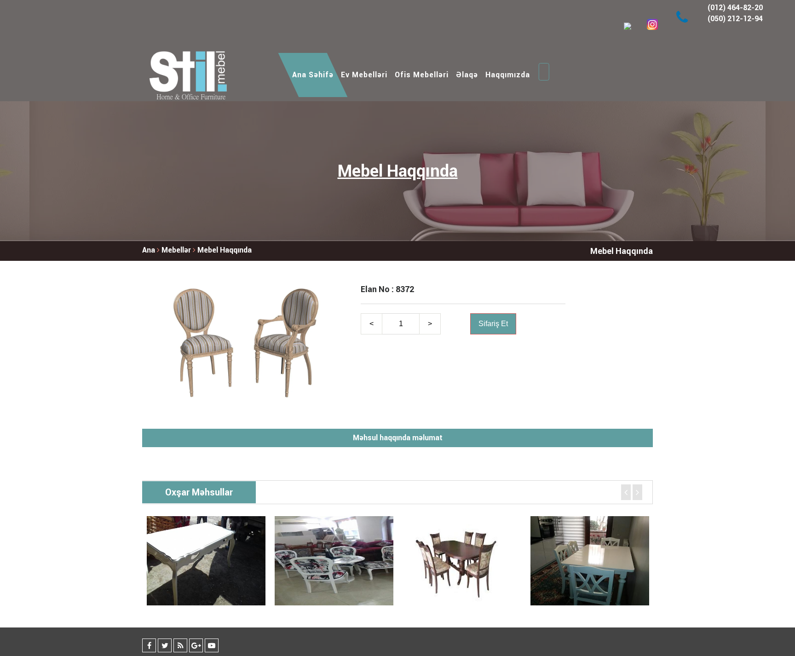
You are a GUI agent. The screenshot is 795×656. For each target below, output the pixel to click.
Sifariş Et (493, 324)
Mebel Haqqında (224, 250)
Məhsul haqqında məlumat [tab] (398, 437)
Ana (148, 250)
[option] (206, 560)
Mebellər (177, 250)
